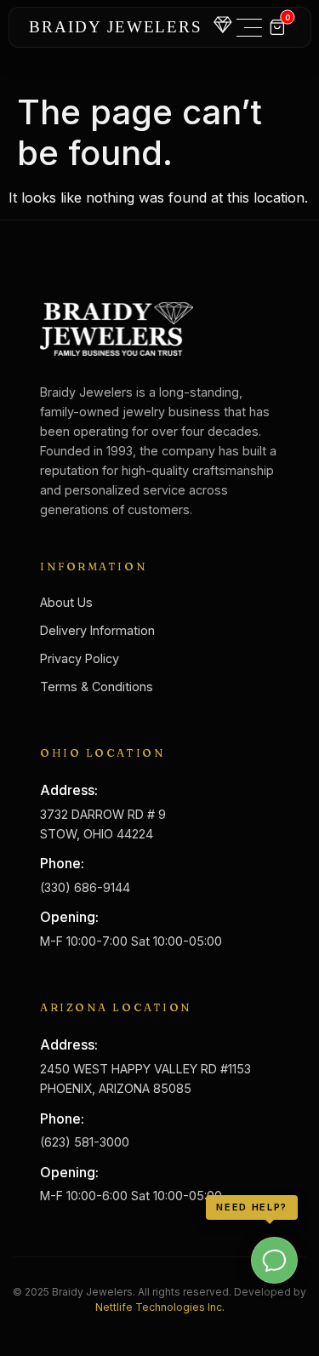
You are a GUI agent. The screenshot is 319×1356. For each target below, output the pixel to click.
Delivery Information (97, 630)
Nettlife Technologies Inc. (160, 1307)
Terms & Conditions (96, 686)
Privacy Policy (79, 658)
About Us (66, 602)
